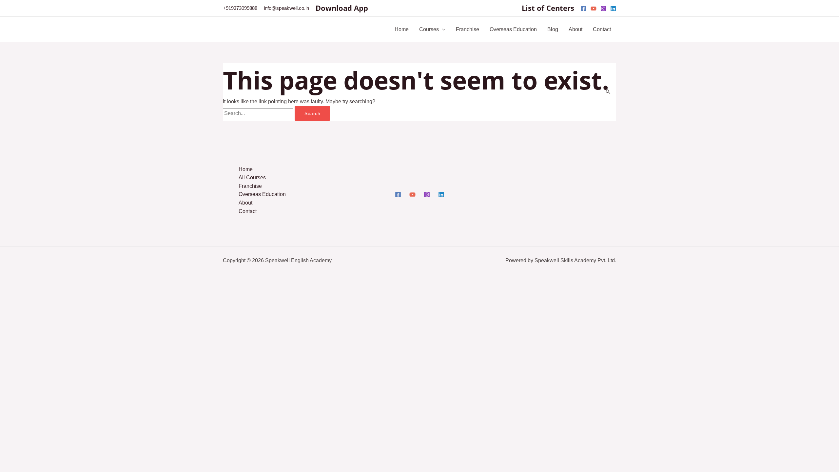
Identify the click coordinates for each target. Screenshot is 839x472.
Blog (552, 29)
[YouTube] (593, 8)
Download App (342, 8)
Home (402, 29)
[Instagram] (603, 8)
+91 (240, 8)
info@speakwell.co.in (286, 8)
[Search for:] (259, 113)
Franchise (467, 29)
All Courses (252, 177)
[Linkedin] (613, 8)
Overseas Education (513, 29)
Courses (429, 29)
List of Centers (548, 8)
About (575, 29)
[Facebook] (584, 8)
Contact (602, 29)
